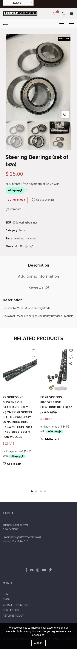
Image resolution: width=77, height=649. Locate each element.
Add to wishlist (45, 199)
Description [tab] (38, 265)
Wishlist (57, 12)
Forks (22, 230)
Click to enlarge (65, 114)
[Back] (5, 24)
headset (31, 238)
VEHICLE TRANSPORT (16, 604)
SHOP (6, 599)
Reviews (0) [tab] (38, 287)
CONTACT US (11, 610)
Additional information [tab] (38, 276)
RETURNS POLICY (13, 615)
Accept (38, 643)
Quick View (33, 364)
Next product (71, 24)
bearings (19, 238)
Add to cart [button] (14, 463)
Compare (15, 209)
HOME (6, 593)
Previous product (62, 24)
